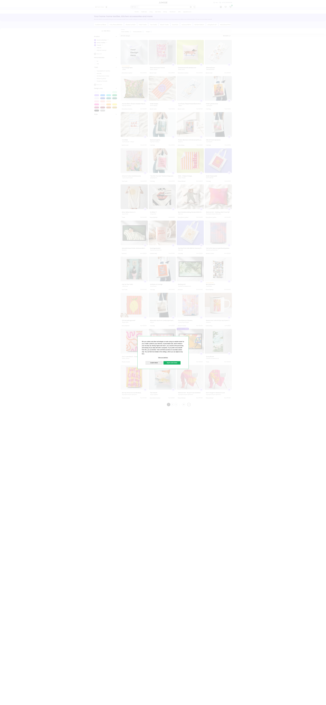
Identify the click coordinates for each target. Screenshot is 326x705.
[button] (163, 358)
